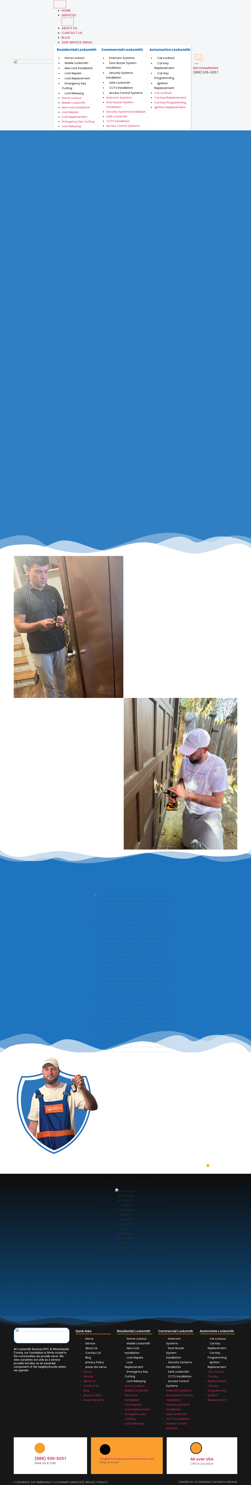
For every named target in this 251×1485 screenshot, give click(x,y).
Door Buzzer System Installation (121, 65)
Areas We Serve (96, 1367)
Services (69, 15)
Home (66, 10)
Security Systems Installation (119, 75)
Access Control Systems (126, 93)
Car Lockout (166, 58)
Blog (66, 37)
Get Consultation (205, 68)
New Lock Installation (79, 68)
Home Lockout (75, 58)
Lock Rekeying (74, 93)
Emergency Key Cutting (74, 85)
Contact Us (93, 1353)
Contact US (72, 33)
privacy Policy (94, 1362)
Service (90, 1343)
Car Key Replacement (164, 65)
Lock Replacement (77, 78)
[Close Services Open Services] (68, 22)
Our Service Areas (77, 42)
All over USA (202, 1459)
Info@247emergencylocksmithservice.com (127, 1458)
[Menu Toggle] (60, 4)
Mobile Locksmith (76, 63)
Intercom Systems (122, 58)
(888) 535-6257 (50, 1458)
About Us (69, 28)
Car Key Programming (164, 75)
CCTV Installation (121, 88)
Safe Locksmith (119, 83)
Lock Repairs (73, 73)
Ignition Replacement (164, 85)
